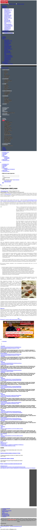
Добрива (5, 88)
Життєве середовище (8, 17)
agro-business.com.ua (12, 519)
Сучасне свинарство (8, 100)
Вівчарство (6, 98)
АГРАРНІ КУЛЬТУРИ (5, 69)
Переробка (6, 82)
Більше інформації (3, 353)
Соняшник (6, 71)
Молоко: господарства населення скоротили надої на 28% (10, 380)
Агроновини (4, 341)
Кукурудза (6, 72)
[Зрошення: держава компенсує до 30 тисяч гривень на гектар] (1, 427)
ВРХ (5, 96)
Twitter (4, 147)
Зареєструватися (16, 179)
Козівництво (6, 102)
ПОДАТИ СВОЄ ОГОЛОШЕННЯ (9, 112)
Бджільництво (6, 101)
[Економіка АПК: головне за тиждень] (10, 363)
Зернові (5, 70)
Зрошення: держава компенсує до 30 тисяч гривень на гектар (11, 428)
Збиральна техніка (7, 91)
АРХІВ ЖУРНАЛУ (6, 514)
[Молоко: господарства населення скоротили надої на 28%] (10, 379)
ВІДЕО (3, 110)
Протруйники (6, 87)
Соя (5, 74)
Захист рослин (7, 93)
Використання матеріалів (6, 510)
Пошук (3, 512)
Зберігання (6, 18)
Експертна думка (7, 16)
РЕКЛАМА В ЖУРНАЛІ (6, 508)
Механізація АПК (7, 20)
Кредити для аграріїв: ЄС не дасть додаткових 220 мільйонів (11, 412)
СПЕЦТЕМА (4, 37)
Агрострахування (7, 12)
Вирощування (6, 79)
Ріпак (5, 73)
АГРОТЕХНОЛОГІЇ (5, 78)
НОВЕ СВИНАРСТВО (7, 99)
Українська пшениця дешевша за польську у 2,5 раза (9, 348)
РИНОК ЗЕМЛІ (4, 113)
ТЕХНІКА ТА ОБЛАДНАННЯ (7, 90)
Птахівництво (6, 97)
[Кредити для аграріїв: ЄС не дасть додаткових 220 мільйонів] (10, 411)
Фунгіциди (6, 86)
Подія (5, 22)
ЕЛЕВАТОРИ (6, 30)
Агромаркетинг (7, 10)
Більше (1, 361)
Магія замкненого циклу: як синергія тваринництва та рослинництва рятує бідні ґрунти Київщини (17, 467)
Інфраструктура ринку (8, 9)
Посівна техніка (7, 92)
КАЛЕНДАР (4, 109)
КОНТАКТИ (4, 509)
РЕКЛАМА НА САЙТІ (5, 515)
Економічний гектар (7, 15)
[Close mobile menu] (0, 66)
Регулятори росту (7, 89)
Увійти (3, 178)
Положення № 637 (8, 194)
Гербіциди (6, 84)
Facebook (4, 150)
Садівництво (6, 77)
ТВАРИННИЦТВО (5, 95)
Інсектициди (6, 85)
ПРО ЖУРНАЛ (5, 511)
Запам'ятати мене (6, 177)
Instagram (4, 149)
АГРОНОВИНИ (4, 108)
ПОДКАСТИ (4, 516)
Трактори (6, 94)
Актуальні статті (3, 443)
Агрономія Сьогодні (7, 11)
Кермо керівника (7, 19)
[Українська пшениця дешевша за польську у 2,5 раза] (10, 347)
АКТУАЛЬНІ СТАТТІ (5, 107)
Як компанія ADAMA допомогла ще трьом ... (8, 445)
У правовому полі (7, 27)
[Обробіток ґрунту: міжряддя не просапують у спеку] (10, 395)
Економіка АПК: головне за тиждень (6, 364)
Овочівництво (6, 76)
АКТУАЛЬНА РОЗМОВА (6, 31)
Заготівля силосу (7, 29)
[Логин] (2, 182)
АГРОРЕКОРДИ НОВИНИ (8, 33)
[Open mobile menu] (0, 65)
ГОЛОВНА (4, 36)
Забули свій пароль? (8, 180)
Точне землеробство (8, 80)
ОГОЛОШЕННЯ (4, 111)
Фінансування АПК (7, 28)
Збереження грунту (5, 114)
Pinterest (20, 319)
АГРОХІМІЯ (4, 83)
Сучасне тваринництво (8, 26)
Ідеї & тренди (6, 8)
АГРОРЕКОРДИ (5, 32)
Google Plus (7, 319)
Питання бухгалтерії (7, 21)
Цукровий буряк (7, 75)
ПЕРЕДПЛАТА (5, 513)
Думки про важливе (7, 14)
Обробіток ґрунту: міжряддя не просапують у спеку (9, 396)
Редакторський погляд (8, 24)
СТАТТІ (3, 38)
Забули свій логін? (7, 181)
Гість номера (6, 13)
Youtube (4, 148)
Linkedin (15, 319)
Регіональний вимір (7, 23)
